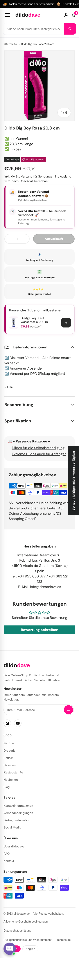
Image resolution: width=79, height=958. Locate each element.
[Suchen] (70, 29)
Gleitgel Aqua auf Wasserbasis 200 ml (34, 320)
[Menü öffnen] (7, 15)
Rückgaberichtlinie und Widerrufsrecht (28, 939)
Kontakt (9, 861)
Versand (26, 176)
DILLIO (8, 387)
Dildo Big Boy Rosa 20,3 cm (37, 44)
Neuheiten (11, 779)
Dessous (10, 765)
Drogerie (10, 750)
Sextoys (9, 743)
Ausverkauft (54, 239)
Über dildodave (14, 846)
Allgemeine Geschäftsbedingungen (26, 921)
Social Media (12, 827)
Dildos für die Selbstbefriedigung (38, 448)
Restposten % (13, 772)
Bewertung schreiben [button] (39, 629)
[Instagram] (7, 723)
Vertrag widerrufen (16, 820)
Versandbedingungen (18, 813)
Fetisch (9, 758)
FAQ (7, 853)
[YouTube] (18, 723)
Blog (7, 787)
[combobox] (33, 29)
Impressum (63, 939)
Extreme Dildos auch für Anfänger (39, 454)
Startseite (10, 44)
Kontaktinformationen (18, 805)
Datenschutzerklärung (17, 930)
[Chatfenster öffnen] (10, 949)
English (30, 949)
